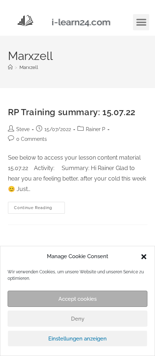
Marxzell (28, 67)
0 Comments (31, 139)
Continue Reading (39, 206)
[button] (143, 256)
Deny (77, 319)
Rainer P (95, 129)
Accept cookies (77, 299)
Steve (23, 129)
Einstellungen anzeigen (77, 338)
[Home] (10, 67)
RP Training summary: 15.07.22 (72, 112)
